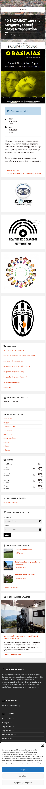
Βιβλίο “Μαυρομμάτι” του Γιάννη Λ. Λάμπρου (19, 355)
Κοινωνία (7, 442)
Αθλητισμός (8, 418)
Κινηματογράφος (13, 170)
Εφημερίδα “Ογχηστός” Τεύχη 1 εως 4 (17, 366)
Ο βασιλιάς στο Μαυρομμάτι (14, 350)
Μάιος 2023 (6, 723)
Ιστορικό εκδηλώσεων (11, 502)
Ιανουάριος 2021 (8, 734)
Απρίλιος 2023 (7, 727)
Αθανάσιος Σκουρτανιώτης (13, 361)
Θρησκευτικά (21, 567)
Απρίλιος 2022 (7, 731)
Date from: (8, 517)
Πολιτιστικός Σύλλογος (33, 173)
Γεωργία (6, 422)
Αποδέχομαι (23, 769)
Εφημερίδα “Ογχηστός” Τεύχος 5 (15, 371)
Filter (7, 535)
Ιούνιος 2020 (6, 738)
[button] (42, 745)
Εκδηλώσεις (15, 35)
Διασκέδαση (8, 430)
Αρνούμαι (23, 776)
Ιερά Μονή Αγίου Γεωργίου (25, 575)
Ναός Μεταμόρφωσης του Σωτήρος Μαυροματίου (28, 563)
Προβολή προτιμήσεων (23, 782)
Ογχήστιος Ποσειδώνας (12, 382)
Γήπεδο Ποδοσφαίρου (23, 549)
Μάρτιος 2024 (7, 719)
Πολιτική (6, 446)
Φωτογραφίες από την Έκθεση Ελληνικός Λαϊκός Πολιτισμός (21, 637)
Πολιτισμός (7, 450)
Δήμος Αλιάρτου (9, 426)
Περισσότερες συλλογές (12, 655)
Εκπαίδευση (8, 434)
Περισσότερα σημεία (11, 587)
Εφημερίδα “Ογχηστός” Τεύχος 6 (15, 377)
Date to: (7, 526)
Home (7, 35)
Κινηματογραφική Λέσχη (15, 173)
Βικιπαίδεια (7, 387)
